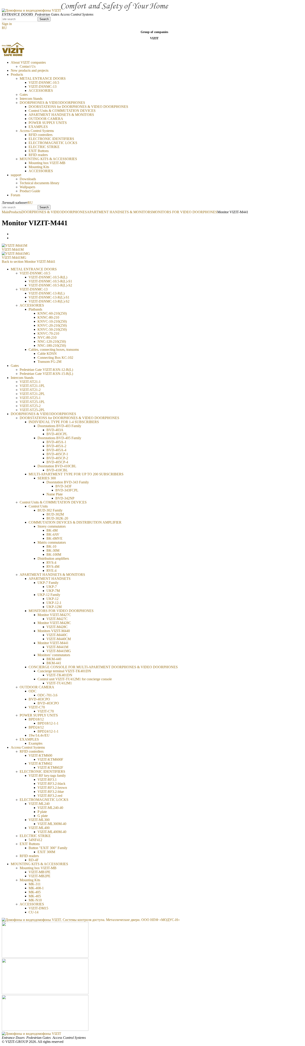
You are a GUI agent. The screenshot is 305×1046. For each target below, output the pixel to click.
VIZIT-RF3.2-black (51, 783)
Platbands (35, 309)
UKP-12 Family (49, 595)
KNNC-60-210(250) (52, 313)
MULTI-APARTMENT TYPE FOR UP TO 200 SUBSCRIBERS (76, 474)
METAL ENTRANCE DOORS (43, 78)
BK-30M (52, 550)
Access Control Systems (37, 131)
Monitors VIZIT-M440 (54, 631)
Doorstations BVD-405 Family (59, 438)
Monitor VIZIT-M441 (53, 643)
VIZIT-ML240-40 (50, 808)
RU (4, 28)
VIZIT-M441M (13, 249)
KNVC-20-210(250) (52, 325)
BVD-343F (63, 486)
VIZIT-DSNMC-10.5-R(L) (48, 277)
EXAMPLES (38, 127)
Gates (24, 94)
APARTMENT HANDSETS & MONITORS (61, 115)
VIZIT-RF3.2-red (50, 796)
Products (17, 74)
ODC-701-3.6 (47, 695)
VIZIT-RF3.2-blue (51, 791)
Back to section (28, 261)
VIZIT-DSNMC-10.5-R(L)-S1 (50, 281)
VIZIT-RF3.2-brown (52, 787)
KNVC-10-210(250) (52, 321)
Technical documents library (39, 183)
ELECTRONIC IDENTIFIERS (51, 139)
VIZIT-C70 (37, 707)
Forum (15, 195)
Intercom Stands (31, 98)
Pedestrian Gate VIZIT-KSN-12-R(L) (46, 370)
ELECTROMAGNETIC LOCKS (53, 143)
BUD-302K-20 (57, 518)
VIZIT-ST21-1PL (32, 386)
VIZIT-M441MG (14, 257)
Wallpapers (27, 187)
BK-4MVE (54, 538)
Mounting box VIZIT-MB (47, 163)
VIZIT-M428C (57, 627)
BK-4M (52, 530)
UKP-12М (54, 607)
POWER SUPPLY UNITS (48, 123)
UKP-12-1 (53, 603)
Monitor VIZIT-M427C (54, 615)
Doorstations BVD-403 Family (59, 426)
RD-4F (34, 860)
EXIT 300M (46, 852)
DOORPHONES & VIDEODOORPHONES (52, 102)
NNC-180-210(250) (52, 345)
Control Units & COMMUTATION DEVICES (62, 111)
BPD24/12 (36, 727)
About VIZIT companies (28, 62)
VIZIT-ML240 (39, 804)
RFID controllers (40, 135)
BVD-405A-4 (56, 450)
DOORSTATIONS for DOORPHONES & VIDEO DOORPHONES (78, 107)
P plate (42, 812)
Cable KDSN (47, 353)
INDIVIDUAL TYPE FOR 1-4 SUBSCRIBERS (64, 422)
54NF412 (35, 840)
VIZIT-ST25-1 (30, 398)
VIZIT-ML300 (39, 820)
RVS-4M (52, 566)
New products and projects (29, 70)
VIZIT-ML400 (39, 828)
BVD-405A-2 (56, 446)
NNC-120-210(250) (52, 341)
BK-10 (51, 546)
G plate (43, 816)
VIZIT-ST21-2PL (32, 394)
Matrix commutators (52, 542)
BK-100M (53, 554)
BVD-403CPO (39, 699)
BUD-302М (55, 514)
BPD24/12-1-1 (48, 731)
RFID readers (38, 155)
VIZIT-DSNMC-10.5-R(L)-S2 (50, 285)
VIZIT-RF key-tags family (47, 775)
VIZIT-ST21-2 (30, 390)
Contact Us (28, 66)
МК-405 (35, 892)
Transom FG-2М (49, 361)
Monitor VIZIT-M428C (54, 623)
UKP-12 (52, 599)
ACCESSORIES (41, 90)
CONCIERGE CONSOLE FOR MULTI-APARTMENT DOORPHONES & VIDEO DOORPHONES (103, 667)
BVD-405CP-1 (57, 454)
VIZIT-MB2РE (39, 876)
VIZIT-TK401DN (59, 675)
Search (44, 19)
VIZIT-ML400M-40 (52, 832)
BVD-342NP (64, 498)
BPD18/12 (36, 719)
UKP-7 (51, 587)
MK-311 (35, 884)
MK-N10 (35, 900)
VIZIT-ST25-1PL (32, 402)
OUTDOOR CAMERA (46, 119)
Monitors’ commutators (54, 655)
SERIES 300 (47, 478)
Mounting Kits (39, 167)
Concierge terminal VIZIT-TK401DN (64, 671)
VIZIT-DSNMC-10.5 (44, 82)
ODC (32, 691)
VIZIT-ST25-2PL (32, 410)
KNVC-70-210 (48, 333)
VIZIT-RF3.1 (47, 779)
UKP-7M (53, 591)
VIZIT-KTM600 (40, 755)
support (16, 175)
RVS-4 (51, 562)
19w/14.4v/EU (39, 735)
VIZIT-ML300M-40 (52, 824)
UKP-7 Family (48, 583)
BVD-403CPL (56, 434)
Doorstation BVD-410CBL (57, 466)
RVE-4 (51, 570)
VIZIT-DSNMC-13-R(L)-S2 (49, 301)
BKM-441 (53, 663)
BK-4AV (52, 534)
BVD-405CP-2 (57, 458)
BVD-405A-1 (56, 442)
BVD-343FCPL (66, 490)
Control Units (38, 506)
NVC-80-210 (47, 337)
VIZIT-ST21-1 (30, 382)
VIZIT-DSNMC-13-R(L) (47, 293)
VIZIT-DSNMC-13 (42, 86)
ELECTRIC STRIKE (44, 147)
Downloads (28, 179)
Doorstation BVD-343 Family (67, 482)
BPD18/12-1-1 (48, 723)
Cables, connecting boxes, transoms (54, 349)
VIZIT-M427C (57, 619)
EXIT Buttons (39, 151)
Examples (35, 743)
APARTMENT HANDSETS (50, 578)
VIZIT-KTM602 (40, 763)
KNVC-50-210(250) (52, 329)
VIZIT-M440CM (58, 639)
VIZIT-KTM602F (50, 767)
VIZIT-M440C (57, 635)
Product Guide (30, 191)
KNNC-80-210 (48, 317)
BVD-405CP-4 (57, 462)
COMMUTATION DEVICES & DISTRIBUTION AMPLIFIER (75, 522)
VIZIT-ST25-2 (30, 406)
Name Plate (54, 494)
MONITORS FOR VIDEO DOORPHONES (61, 611)
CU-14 (33, 912)
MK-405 (35, 896)
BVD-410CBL (57, 470)
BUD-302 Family (50, 510)
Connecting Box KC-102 (55, 357)
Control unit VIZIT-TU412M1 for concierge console (75, 679)
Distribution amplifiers (53, 558)
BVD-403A (54, 430)
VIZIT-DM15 (38, 908)
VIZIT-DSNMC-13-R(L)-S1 (49, 297)
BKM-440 (53, 659)
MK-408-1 (36, 888)
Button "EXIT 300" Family (48, 848)
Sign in (7, 24)
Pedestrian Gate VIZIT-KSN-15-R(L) (46, 374)
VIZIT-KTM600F (50, 759)
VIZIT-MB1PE (39, 872)
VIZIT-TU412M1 (59, 683)
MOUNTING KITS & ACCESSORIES (48, 159)
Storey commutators (52, 526)
